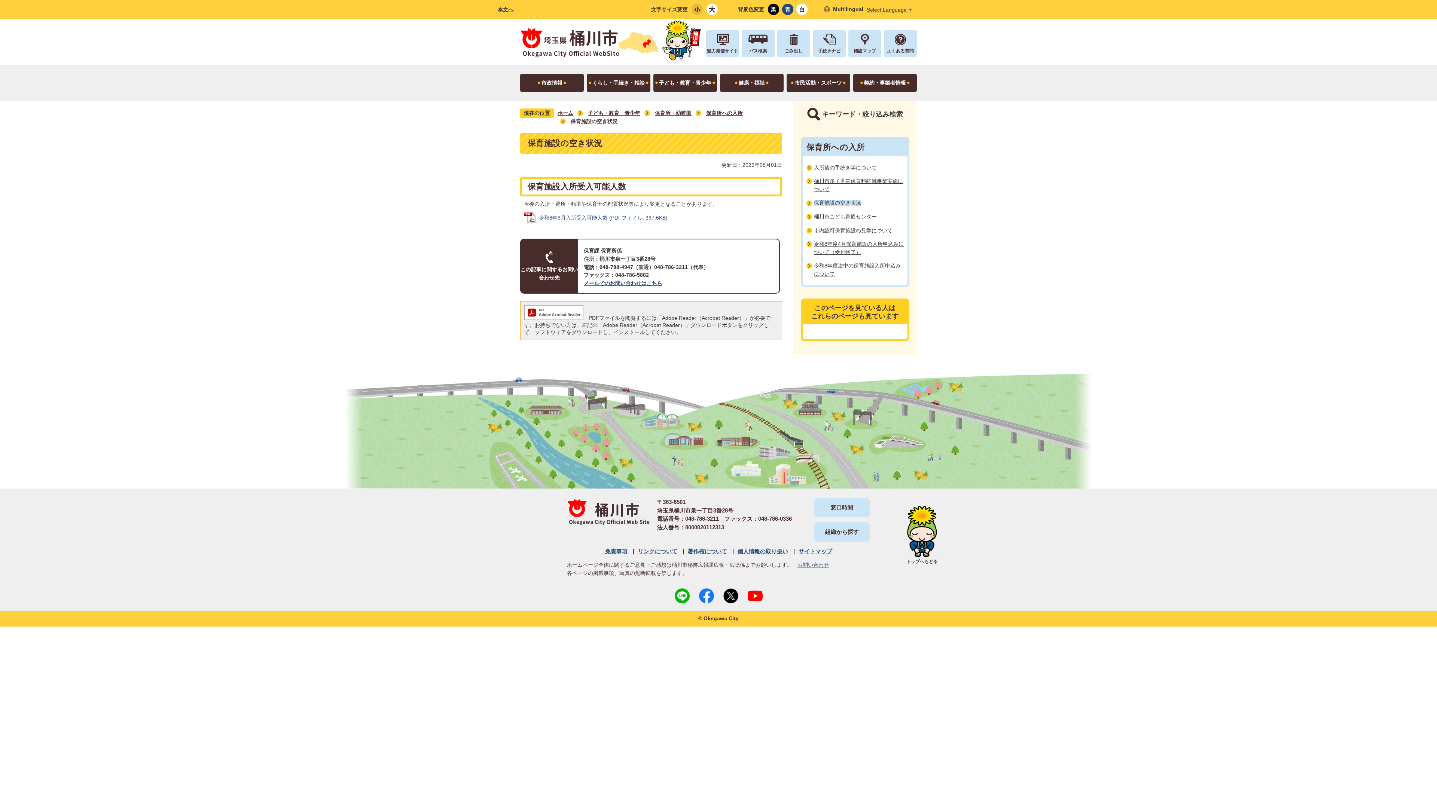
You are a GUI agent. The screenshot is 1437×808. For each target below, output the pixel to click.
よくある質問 (900, 51)
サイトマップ (815, 551)
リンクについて (657, 551)
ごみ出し (794, 51)
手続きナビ (829, 51)
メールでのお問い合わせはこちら (623, 283)
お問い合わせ (813, 565)
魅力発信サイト (722, 51)
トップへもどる (922, 561)
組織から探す (842, 532)
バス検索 (758, 51)
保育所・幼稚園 (673, 113)
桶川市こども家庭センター (845, 217)
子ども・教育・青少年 (614, 113)
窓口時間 (842, 507)
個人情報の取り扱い (763, 551)
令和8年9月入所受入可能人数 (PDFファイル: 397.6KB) (603, 218)
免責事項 (616, 551)
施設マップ (865, 51)
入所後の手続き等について (845, 168)
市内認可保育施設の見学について (853, 230)
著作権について (707, 551)
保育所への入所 (724, 113)
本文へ (505, 9)
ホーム (565, 113)
